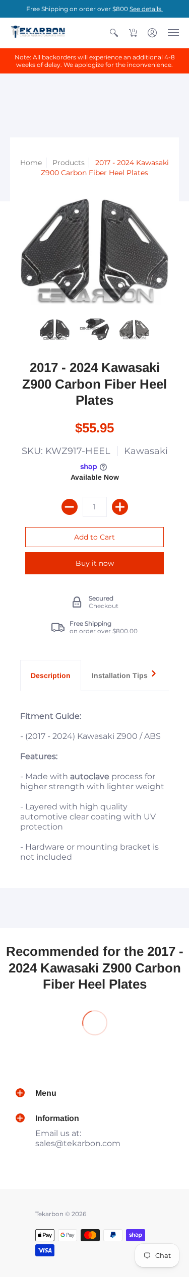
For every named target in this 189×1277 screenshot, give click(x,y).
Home (31, 162)
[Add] (120, 507)
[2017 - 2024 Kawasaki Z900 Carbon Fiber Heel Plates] (55, 329)
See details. (146, 9)
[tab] (50, 675)
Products (68, 162)
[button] (113, 33)
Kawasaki (146, 451)
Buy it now (95, 563)
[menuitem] (113, 33)
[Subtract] (69, 507)
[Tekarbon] (38, 33)
